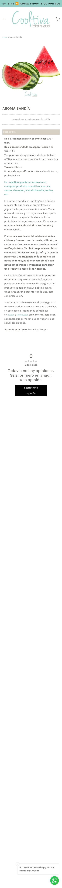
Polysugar (22, 314)
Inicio (4, 37)
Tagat (11, 314)
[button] (31, 72)
